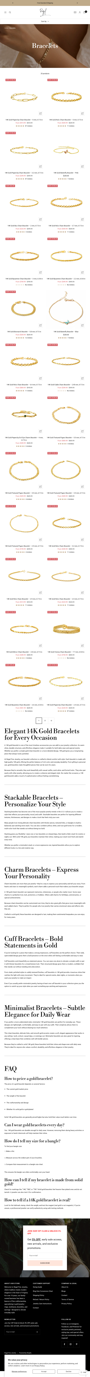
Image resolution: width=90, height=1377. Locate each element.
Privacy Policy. (39, 1366)
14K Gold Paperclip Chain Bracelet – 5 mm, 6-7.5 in (24, 120)
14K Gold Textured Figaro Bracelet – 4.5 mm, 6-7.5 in (24, 493)
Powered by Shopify (25, 1353)
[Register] (37, 1332)
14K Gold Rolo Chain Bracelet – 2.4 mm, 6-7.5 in (66, 599)
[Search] (10, 12)
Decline (68, 1372)
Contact (36, 1308)
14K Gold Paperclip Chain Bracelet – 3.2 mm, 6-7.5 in (24, 173)
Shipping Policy (38, 1295)
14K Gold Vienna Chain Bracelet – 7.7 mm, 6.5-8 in (66, 652)
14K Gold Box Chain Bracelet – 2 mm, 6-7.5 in (24, 226)
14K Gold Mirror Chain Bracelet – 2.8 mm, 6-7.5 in (24, 652)
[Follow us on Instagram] (71, 1344)
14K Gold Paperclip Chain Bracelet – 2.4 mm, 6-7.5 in (66, 705)
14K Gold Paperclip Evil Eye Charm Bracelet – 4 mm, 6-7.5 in (24, 439)
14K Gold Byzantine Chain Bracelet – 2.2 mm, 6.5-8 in (66, 279)
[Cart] (84, 12)
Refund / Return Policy (41, 1299)
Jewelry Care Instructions (42, 1304)
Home (6, 28)
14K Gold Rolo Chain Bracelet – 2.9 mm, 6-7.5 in (24, 599)
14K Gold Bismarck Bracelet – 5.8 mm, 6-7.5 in (24, 332)
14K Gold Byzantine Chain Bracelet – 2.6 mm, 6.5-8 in (24, 705)
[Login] (80, 12)
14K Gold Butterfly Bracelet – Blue (66, 332)
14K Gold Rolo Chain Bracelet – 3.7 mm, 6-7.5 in (66, 226)
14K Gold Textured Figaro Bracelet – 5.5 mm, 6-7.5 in (66, 438)
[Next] (51, 721)
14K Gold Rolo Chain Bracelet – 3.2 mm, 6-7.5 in (66, 546)
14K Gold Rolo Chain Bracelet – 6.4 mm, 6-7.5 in (24, 385)
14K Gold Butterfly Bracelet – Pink (66, 173)
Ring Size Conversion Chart (43, 1291)
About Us (64, 1287)
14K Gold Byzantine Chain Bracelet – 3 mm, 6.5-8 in (24, 279)
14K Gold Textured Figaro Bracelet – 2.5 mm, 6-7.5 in (24, 546)
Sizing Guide (37, 1287)
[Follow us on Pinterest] (77, 1344)
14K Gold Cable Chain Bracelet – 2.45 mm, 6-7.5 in (66, 385)
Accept (43, 1372)
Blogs (63, 1291)
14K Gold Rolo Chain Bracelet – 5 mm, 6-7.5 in (66, 120)
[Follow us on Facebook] (64, 1344)
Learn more (55, 3)
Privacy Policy (66, 1304)
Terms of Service (67, 1299)
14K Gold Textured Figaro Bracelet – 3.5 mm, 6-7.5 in (66, 493)
